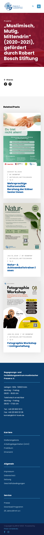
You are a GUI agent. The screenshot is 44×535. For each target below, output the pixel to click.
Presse (7, 503)
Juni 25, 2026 (13, 334)
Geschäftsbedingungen (14, 483)
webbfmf (16, 174)
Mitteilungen (25, 177)
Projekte (7, 21)
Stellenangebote (11, 440)
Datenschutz (9, 475)
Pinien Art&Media (11, 528)
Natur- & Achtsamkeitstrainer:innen (21, 267)
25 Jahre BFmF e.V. (12, 511)
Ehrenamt (8, 452)
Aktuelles (14, 177)
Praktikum (8, 448)
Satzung (7, 479)
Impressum (9, 471)
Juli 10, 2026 (12, 256)
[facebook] (4, 532)
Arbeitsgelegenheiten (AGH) (16, 444)
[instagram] (8, 532)
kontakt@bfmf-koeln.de (14, 415)
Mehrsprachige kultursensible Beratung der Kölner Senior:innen (20, 188)
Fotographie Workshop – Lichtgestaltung (21, 344)
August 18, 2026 (14, 172)
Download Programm (13, 507)
